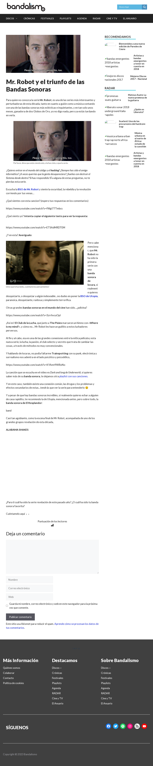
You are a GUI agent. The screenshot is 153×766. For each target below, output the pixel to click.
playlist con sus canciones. (73, 376)
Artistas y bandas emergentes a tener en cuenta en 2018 (140, 62)
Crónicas (29, 18)
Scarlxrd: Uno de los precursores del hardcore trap (132, 124)
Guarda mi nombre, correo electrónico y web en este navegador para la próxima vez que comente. (53, 605)
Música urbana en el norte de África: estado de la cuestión (140, 140)
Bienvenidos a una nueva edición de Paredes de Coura (132, 46)
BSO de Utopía (89, 296)
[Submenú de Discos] (61, 668)
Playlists (65, 18)
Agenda (82, 18)
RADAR (96, 18)
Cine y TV (111, 18)
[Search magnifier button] (144, 7)
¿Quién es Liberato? (139, 110)
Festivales (47, 18)
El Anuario (129, 18)
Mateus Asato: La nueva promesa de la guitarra (137, 97)
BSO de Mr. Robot (28, 189)
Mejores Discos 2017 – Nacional (138, 77)
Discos (10, 18)
